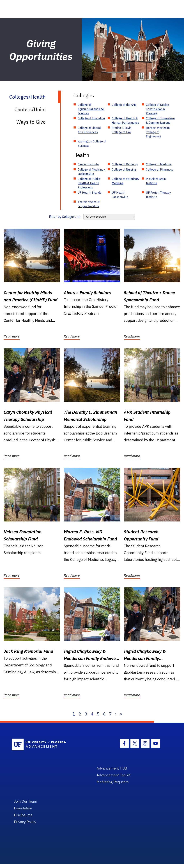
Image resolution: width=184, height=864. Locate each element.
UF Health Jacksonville (120, 195)
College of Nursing (124, 169)
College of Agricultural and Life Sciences (91, 109)
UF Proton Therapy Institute (158, 195)
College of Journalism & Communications (160, 120)
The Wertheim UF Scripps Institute (89, 204)
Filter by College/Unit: (65, 217)
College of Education (91, 118)
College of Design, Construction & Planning (157, 109)
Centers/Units (30, 109)
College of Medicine (159, 164)
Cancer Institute (88, 164)
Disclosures (23, 814)
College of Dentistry (125, 164)
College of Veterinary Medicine (125, 181)
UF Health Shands (89, 192)
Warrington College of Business (92, 143)
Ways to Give (31, 121)
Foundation (23, 808)
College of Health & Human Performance (125, 120)
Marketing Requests (113, 781)
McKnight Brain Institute (156, 181)
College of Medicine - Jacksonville (91, 172)
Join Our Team (25, 801)
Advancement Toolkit (113, 775)
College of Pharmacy (159, 169)
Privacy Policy (25, 821)
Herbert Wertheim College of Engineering (158, 132)
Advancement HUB (112, 768)
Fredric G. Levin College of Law (121, 130)
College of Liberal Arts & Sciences (89, 130)
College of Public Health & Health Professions (89, 183)
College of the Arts (124, 104)
